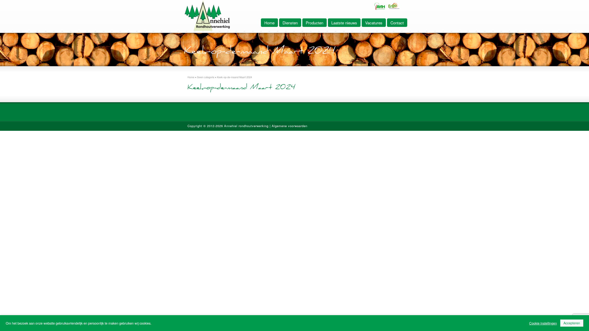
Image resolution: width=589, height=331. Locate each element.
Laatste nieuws (344, 23)
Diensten (290, 23)
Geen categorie (205, 77)
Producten (314, 23)
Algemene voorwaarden (289, 126)
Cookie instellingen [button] (543, 323)
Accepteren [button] (571, 323)
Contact (397, 23)
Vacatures (373, 23)
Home (269, 23)
